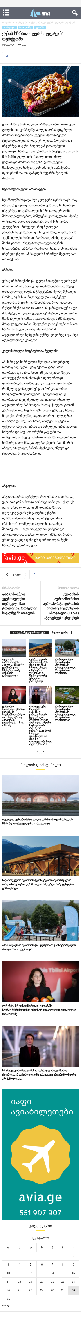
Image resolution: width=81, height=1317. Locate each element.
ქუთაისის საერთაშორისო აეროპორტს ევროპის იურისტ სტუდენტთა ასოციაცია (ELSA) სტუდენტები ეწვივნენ (61, 606)
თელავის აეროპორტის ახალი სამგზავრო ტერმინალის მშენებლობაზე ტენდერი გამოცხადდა (13, 667)
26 (30, 1290)
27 (41, 1290)
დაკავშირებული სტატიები (29, 632)
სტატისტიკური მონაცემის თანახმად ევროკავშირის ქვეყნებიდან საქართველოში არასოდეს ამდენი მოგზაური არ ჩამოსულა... (39, 1074)
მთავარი (6, 22)
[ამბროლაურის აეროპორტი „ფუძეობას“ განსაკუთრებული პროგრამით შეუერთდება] (67, 695)
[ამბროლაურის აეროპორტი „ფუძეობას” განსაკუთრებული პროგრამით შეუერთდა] (67, 648)
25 (19, 1290)
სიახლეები (21, 22)
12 (30, 1273)
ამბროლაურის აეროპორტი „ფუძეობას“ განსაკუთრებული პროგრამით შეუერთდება (65, 713)
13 (41, 1273)
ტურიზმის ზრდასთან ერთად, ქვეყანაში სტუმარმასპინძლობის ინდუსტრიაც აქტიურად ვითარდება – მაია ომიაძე (13, 716)
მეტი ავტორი (60, 632)
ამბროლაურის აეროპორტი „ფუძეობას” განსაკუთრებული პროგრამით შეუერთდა (65, 666)
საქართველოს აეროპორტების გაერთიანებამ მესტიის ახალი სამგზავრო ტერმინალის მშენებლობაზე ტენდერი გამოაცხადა (38, 670)
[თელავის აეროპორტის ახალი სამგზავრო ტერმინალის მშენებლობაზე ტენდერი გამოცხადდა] (14, 648)
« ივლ (6, 1305)
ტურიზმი (40, 27)
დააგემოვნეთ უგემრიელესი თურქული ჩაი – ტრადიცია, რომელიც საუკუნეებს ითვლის (19, 603)
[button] (74, 13)
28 (52, 1290)
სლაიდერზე (25, 27)
